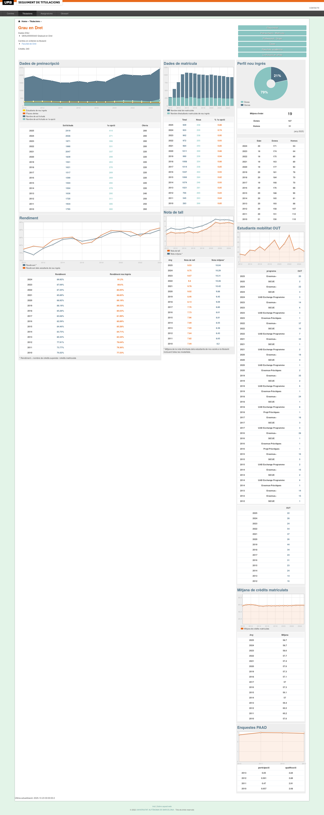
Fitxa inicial (272, 27)
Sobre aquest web (164, 806)
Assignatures (47, 13)
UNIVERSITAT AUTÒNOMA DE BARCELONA (155, 809)
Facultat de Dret (29, 43)
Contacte (314, 8)
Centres (10, 13)
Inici (153, 806)
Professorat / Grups (272, 38)
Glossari (65, 13)
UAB (8, 2)
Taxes (272, 43)
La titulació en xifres (272, 54)
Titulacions (27, 13)
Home (24, 21)
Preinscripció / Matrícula (272, 33)
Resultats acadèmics (272, 49)
